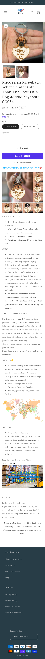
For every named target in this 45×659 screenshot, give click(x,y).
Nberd (25, 655)
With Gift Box (30, 126)
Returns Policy (11, 600)
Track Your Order (12, 571)
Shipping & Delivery (13, 559)
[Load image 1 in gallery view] (9, 72)
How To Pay (10, 565)
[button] (5, 13)
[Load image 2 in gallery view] (22, 72)
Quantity (5, 133)
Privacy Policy (11, 594)
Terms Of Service (12, 607)
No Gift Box (10, 126)
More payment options (22, 162)
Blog (7, 577)
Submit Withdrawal (13, 613)
